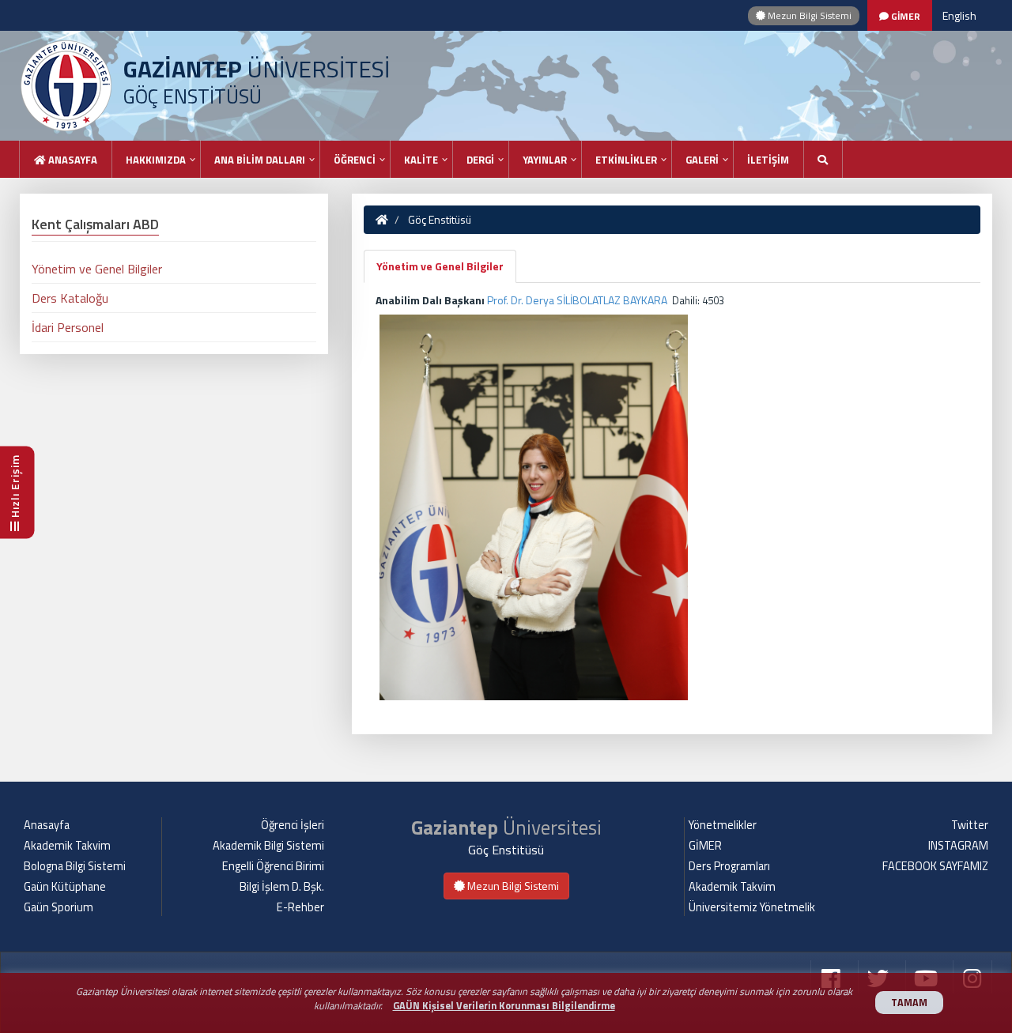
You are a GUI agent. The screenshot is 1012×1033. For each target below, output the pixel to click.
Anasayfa (71, 160)
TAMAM (909, 1002)
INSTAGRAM (958, 845)
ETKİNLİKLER (626, 160)
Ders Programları (729, 866)
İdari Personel (68, 327)
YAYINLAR (545, 160)
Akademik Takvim (67, 845)
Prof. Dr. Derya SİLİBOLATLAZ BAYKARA (577, 300)
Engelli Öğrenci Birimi (273, 866)
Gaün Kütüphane (65, 886)
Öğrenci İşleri (292, 825)
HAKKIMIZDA (156, 160)
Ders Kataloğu (70, 297)
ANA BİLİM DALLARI (259, 160)
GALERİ (702, 160)
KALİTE (421, 160)
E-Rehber (300, 907)
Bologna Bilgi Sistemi (75, 866)
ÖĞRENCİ (355, 160)
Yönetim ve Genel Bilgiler (440, 266)
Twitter (969, 825)
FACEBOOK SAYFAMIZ (935, 866)
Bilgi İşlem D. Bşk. (282, 886)
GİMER (705, 845)
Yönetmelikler (723, 825)
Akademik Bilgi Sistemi (268, 845)
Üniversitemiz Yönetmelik (752, 907)
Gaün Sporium (58, 907)
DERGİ (480, 160)
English (959, 15)
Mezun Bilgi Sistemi (808, 15)
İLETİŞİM (768, 160)
